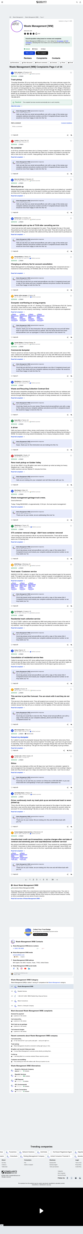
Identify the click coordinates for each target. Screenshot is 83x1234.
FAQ (25, 1162)
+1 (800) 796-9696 (18, 948)
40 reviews (60, 41)
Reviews (28, 58)
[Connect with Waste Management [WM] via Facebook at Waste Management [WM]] (14, 968)
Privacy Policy (78, 1164)
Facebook (67, 1178)
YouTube (75, 1178)
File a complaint (42, 53)
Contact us (4, 1164)
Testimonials (4, 1166)
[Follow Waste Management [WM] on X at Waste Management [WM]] (18, 968)
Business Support (53, 1164)
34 (53, 880)
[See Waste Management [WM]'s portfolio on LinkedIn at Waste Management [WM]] (29, 968)
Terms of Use (78, 1162)
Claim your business (54, 1166)
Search (77, 2)
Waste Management (54, 982)
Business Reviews (62, 1175)
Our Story (4, 1162)
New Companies (61, 1173)
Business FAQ (53, 1162)
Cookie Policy (78, 1166)
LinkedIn (80, 1178)
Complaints (41, 58)
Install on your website (40, 934)
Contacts (56, 58)
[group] (14, 62)
